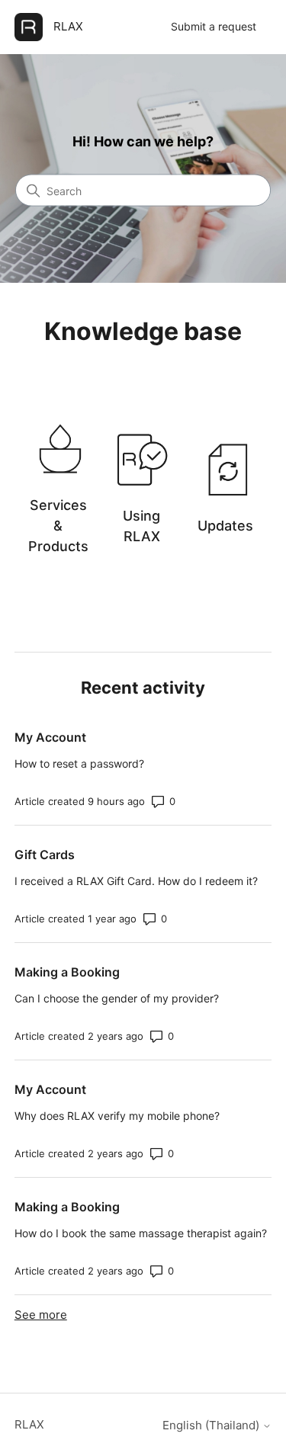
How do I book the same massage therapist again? (140, 1233)
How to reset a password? (79, 763)
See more (40, 1314)
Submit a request (213, 26)
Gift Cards (44, 854)
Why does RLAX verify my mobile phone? (117, 1115)
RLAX (29, 1424)
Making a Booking (67, 972)
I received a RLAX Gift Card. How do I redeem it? (136, 880)
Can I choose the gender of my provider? (116, 998)
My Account (50, 737)
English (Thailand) (212, 1425)
